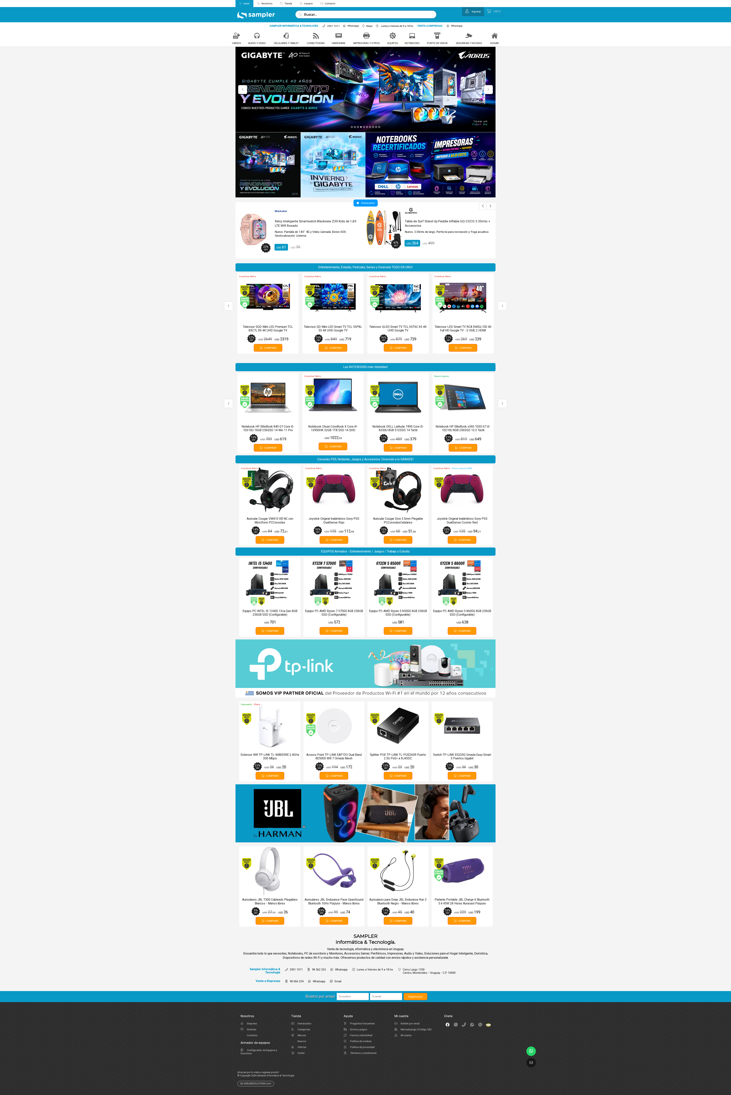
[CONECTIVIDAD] (316, 36)
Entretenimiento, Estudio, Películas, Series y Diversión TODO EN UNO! (365, 267)
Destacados (304, 1023)
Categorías (303, 1029)
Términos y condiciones (363, 1052)
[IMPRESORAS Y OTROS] (366, 36)
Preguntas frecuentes (362, 1023)
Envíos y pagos (358, 1029)
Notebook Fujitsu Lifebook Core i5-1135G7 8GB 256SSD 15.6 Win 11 (315, 223)
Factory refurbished (361, 1035)
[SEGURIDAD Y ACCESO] (469, 36)
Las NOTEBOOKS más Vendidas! (365, 367)
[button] (351, 126)
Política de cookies (361, 1041)
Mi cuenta (406, 1035)
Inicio (246, 3)
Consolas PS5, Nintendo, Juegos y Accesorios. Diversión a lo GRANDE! (365, 459)
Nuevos (301, 1041)
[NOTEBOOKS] (412, 36)
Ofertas (301, 1047)
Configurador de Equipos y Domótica (259, 1052)
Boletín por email (410, 1023)
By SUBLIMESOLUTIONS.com (255, 1083)
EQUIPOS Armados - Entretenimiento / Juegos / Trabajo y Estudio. (365, 551)
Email (338, 981)
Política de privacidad (362, 1047)
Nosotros (266, 3)
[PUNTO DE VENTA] (437, 36)
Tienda (288, 3)
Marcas (301, 1035)
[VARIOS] (236, 36)
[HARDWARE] (338, 36)
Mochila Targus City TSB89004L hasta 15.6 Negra (440, 221)
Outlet (301, 1052)
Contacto (329, 3)
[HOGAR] (494, 36)
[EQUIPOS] (392, 36)
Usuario (308, 3)
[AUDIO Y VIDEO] (257, 36)
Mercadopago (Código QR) (416, 1029)
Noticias (251, 1029)
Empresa (251, 1023)
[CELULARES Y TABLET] (286, 36)
